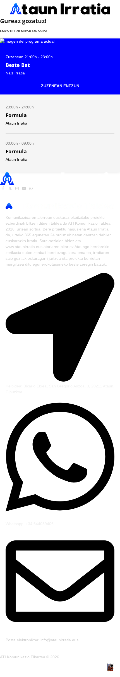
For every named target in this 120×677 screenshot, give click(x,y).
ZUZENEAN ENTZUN (60, 86)
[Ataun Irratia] (60, 9)
